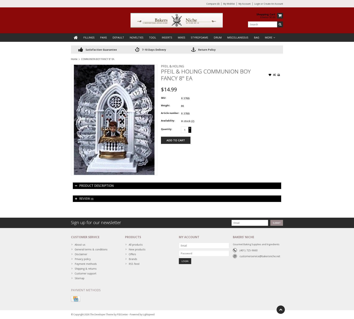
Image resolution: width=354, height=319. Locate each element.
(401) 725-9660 (249, 250)
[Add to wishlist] (270, 75)
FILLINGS (89, 37)
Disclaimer (81, 254)
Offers (132, 254)
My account (245, 3)
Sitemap (79, 278)
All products (136, 244)
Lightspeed (149, 314)
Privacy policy (83, 259)
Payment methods (86, 264)
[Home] (76, 37)
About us (80, 244)
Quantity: (166, 129)
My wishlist (229, 3)
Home (74, 59)
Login (257, 3)
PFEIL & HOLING (172, 66)
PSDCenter (122, 314)
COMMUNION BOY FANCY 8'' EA (97, 59)
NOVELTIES (136, 37)
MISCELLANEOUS (237, 37)
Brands (133, 259)
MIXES (181, 37)
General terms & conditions (91, 249)
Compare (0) (212, 3)
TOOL (152, 37)
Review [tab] (86, 199)
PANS (103, 37)
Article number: (170, 113)
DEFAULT (118, 37)
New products (137, 249)
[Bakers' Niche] (177, 20)
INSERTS (167, 37)
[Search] (280, 24)
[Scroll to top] (281, 310)
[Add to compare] (274, 75)
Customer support (85, 273)
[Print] (278, 75)
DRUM (218, 37)
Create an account (273, 3)
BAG (256, 37)
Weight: (165, 105)
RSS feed (134, 264)
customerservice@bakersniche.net (260, 256)
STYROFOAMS (199, 37)
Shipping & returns (86, 268)
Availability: (168, 120)
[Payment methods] (75, 299)
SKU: (163, 97)
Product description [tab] (96, 186)
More (268, 37)
